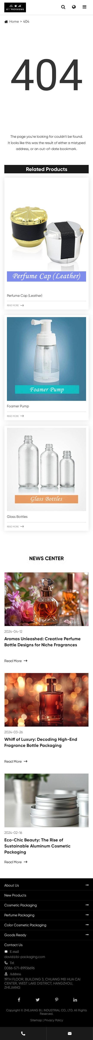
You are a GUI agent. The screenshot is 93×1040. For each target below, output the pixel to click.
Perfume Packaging (19, 915)
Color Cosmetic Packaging (25, 925)
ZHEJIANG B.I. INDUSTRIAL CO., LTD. (48, 1010)
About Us (11, 885)
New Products (15, 895)
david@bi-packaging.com (24, 957)
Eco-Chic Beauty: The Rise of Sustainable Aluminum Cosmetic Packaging (37, 846)
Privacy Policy (53, 1020)
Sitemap (36, 1020)
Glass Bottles (17, 517)
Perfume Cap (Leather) (24, 296)
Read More (15, 305)
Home (14, 21)
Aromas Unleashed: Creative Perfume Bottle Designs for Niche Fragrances (42, 641)
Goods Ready (15, 935)
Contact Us (13, 945)
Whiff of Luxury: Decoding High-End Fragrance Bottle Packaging (40, 742)
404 (26, 21)
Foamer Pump (18, 406)
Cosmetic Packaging (20, 905)
